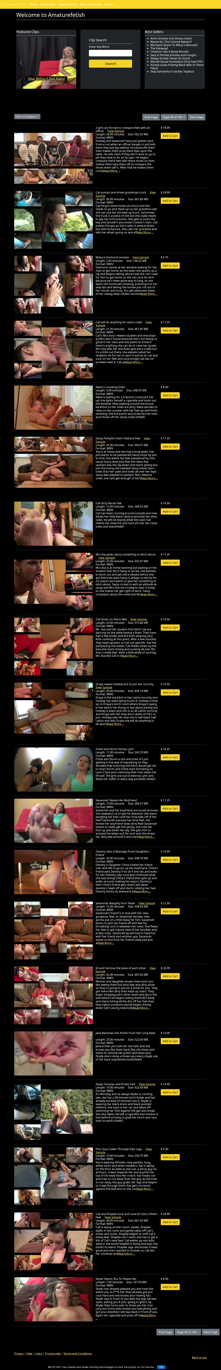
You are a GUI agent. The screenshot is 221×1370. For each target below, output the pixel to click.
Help (29, 1353)
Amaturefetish (13, 4)
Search (110, 63)
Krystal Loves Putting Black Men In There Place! (177, 66)
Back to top (199, 1357)
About (109, 4)
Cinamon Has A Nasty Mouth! (169, 51)
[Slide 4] (40, 84)
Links (38, 1353)
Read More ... (111, 171)
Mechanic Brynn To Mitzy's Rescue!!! (173, 45)
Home (33, 4)
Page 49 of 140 (173, 117)
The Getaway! (159, 48)
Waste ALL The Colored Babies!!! (171, 42)
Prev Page (151, 117)
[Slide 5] (44, 84)
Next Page (196, 117)
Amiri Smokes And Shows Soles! (171, 38)
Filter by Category (26, 116)
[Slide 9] (61, 84)
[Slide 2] (31, 84)
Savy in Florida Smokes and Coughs (173, 55)
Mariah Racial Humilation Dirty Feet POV (176, 61)
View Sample (116, 131)
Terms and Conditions (77, 1353)
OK (161, 1367)
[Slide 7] (52, 84)
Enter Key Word (99, 46)
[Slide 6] (48, 84)
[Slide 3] (35, 84)
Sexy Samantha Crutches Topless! (172, 71)
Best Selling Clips (91, 4)
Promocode (52, 1353)
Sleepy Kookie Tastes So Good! (170, 58)
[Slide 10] (65, 84)
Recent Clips (48, 4)
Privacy (18, 1353)
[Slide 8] (56, 84)
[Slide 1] (27, 84)
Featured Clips (68, 4)
